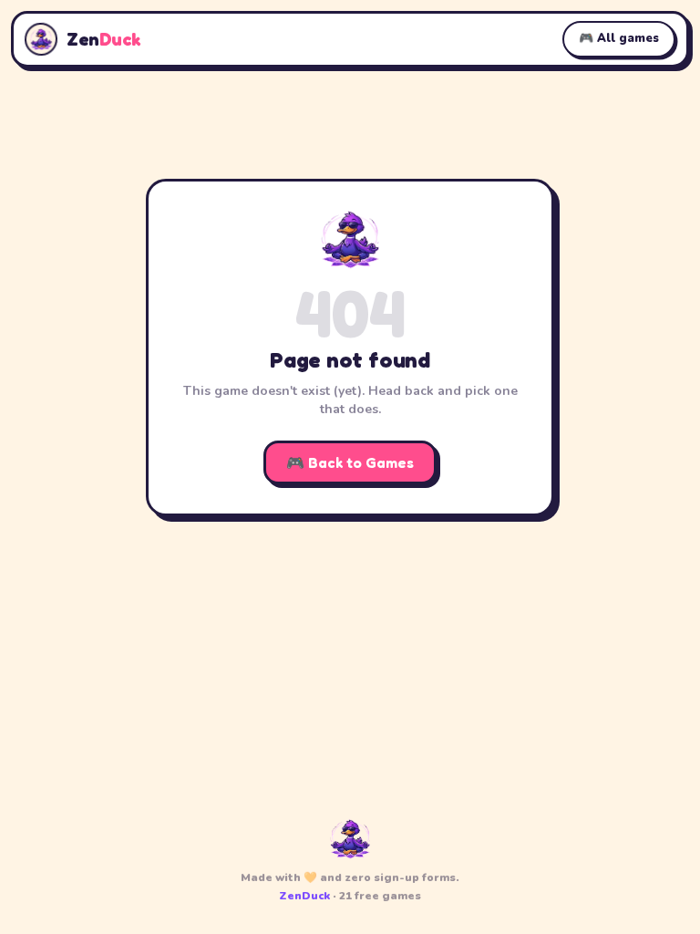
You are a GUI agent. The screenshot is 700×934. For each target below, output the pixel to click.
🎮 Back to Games (350, 462)
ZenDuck (304, 895)
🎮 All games (619, 38)
